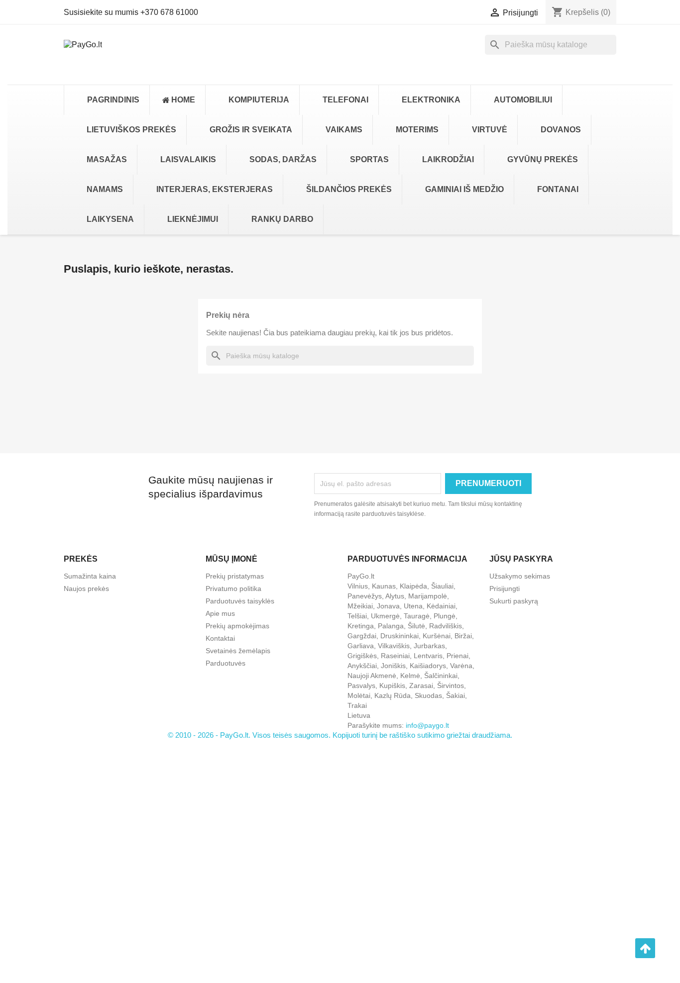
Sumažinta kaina (90, 576)
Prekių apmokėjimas (237, 626)
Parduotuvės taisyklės (240, 601)
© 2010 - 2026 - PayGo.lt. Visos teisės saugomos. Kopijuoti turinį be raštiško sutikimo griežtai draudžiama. (340, 735)
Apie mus (220, 613)
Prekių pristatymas (235, 576)
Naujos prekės (86, 588)
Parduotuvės (225, 663)
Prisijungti (504, 588)
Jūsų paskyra (521, 559)
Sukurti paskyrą (513, 601)
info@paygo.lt (427, 725)
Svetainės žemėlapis (238, 651)
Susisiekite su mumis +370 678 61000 (131, 12)
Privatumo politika (233, 588)
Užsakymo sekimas (519, 576)
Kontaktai (220, 638)
